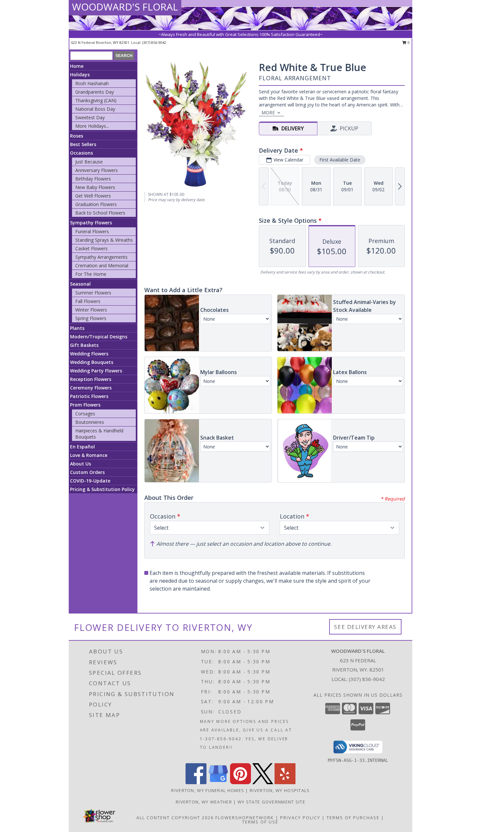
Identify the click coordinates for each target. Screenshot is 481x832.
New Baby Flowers (95, 187)
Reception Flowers (90, 379)
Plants (77, 328)
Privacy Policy (300, 818)
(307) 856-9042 (154, 42)
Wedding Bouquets (91, 362)
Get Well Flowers (93, 196)
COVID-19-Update (90, 481)
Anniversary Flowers (96, 170)
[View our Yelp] (285, 782)
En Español (82, 447)
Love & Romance (88, 455)
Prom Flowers (85, 405)
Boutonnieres (89, 422)
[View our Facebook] (196, 782)
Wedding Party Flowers (96, 371)
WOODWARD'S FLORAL (125, 7)
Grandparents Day (94, 92)
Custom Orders (87, 472)
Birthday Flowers (93, 179)
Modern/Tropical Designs (98, 336)
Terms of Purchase (353, 818)
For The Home (90, 274)
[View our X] (262, 782)
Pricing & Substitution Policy (102, 489)
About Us (80, 464)
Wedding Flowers (89, 353)
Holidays (80, 74)
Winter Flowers (91, 310)
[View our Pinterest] (240, 782)
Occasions (81, 153)
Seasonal (80, 284)
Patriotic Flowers (89, 396)
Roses (76, 136)
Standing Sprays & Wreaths (104, 240)
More (268, 112)
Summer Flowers (93, 293)
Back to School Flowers (100, 213)
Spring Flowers (90, 318)
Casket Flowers (91, 248)
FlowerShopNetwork (244, 818)
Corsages (85, 413)
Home (76, 66)
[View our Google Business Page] (218, 782)
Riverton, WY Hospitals (280, 790)
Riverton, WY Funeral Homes (207, 790)
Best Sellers (83, 144)
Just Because (89, 162)
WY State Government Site (271, 802)
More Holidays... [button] (92, 126)
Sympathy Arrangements (101, 257)
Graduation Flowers (96, 204)
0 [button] (408, 42)
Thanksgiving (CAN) (95, 100)
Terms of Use (260, 822)
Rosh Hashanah (92, 83)
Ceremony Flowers (91, 388)
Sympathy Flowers (91, 222)
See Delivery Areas (365, 627)
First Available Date (339, 160)
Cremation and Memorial (101, 265)
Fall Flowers (87, 301)
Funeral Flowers (92, 231)
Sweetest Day (90, 117)
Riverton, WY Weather (204, 802)
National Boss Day (95, 109)
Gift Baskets (84, 345)
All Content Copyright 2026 (175, 818)
